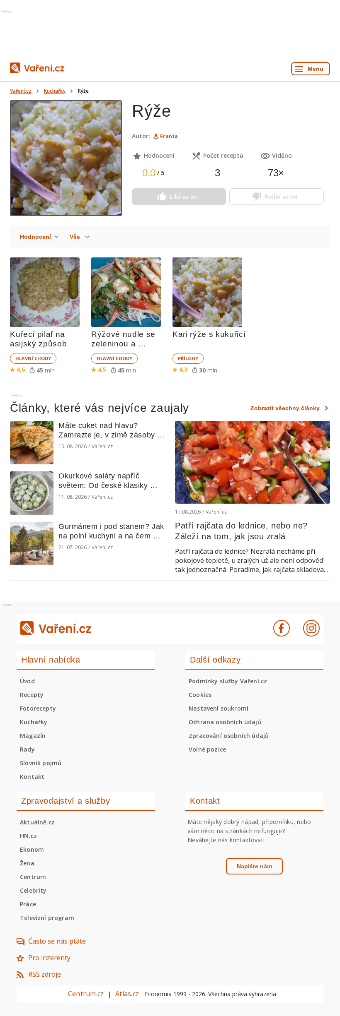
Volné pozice (207, 749)
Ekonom (32, 849)
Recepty (32, 695)
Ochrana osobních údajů (225, 722)
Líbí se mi (183, 196)
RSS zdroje (44, 974)
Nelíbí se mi (281, 196)
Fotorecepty (38, 708)
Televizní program (47, 918)
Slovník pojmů (40, 763)
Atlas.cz (127, 993)
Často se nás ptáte (57, 941)
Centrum (33, 877)
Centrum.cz (86, 993)
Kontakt (32, 777)
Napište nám (254, 866)
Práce (28, 904)
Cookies (200, 695)
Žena (27, 863)
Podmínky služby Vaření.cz (228, 681)
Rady (27, 749)
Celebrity (33, 890)
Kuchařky (55, 90)
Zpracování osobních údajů (229, 736)
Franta (169, 136)
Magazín (33, 736)
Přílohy (188, 358)
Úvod (27, 681)
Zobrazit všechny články (285, 408)
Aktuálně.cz (37, 822)
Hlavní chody (33, 358)
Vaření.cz (21, 90)
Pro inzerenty (49, 957)
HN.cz (28, 836)
